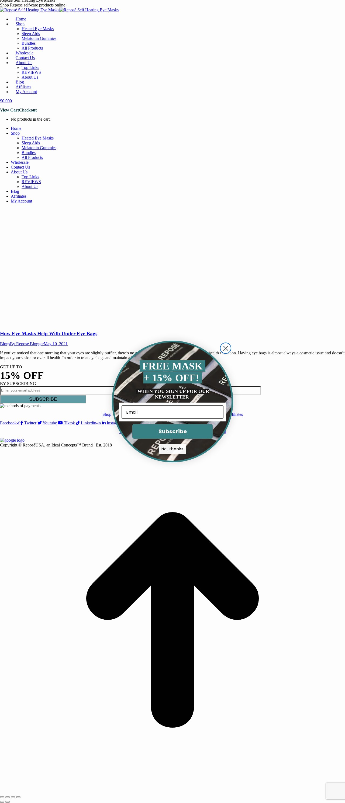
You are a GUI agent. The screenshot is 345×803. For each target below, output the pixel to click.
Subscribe (172, 431)
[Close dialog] (225, 348)
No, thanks (172, 449)
